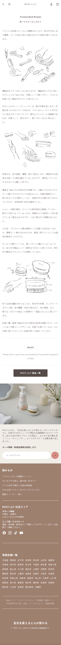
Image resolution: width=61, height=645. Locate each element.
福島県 (51, 560)
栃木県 (13, 564)
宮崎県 (21, 587)
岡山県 (38, 578)
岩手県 (21, 560)
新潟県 (5, 569)
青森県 (13, 560)
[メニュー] (3, 4)
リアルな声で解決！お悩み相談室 (17, 485)
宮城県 (28, 560)
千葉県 (36, 564)
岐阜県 (51, 569)
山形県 (44, 560)
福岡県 (36, 582)
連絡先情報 (50, 603)
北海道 (5, 560)
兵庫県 (51, 573)
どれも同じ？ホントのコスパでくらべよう (21, 489)
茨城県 (5, 564)
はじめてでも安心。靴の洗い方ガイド (19, 480)
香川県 (13, 582)
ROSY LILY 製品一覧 (30, 372)
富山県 (13, 569)
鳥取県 (23, 578)
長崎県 (51, 582)
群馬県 (21, 564)
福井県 (28, 569)
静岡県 (5, 573)
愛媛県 (21, 582)
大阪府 (44, 573)
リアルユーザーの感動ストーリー (17, 476)
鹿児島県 (29, 587)
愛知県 (13, 573)
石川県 (21, 569)
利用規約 (39, 600)
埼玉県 (28, 564)
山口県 (53, 578)
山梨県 (36, 569)
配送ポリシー (50, 600)
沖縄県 (38, 587)
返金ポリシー (11, 600)
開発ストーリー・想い (12, 494)
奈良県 (5, 578)
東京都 (44, 564)
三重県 (21, 573)
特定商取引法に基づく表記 (17, 603)
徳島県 (5, 582)
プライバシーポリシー (26, 600)
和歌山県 (14, 578)
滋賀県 (28, 573)
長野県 (44, 569)
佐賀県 (44, 582)
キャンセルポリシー (36, 603)
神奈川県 (52, 564)
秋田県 (36, 560)
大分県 (13, 587)
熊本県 (5, 587)
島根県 (30, 578)
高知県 (28, 582)
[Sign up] (55, 455)
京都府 (36, 573)
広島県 (46, 578)
